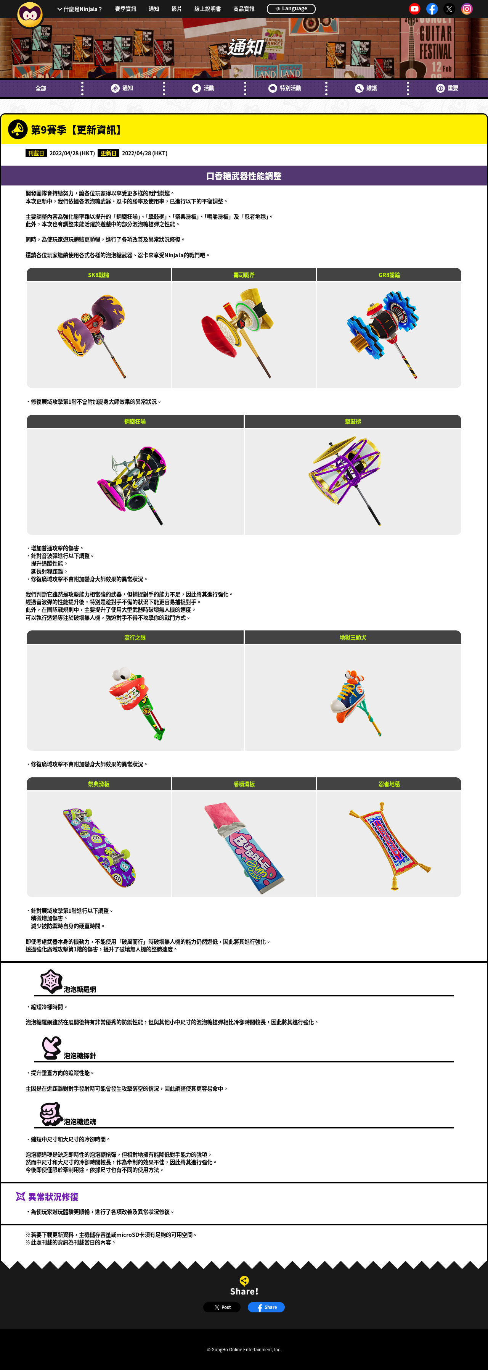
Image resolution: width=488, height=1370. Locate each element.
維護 (371, 88)
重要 (453, 88)
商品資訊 (244, 8)
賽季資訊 (125, 8)
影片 (177, 8)
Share (271, 1307)
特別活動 (290, 88)
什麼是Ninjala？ (83, 9)
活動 (209, 88)
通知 (154, 8)
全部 (40, 88)
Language (294, 8)
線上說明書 (207, 8)
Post (226, 1307)
